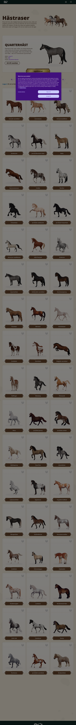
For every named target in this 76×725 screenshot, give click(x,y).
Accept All (48, 96)
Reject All (49, 91)
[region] (38, 86)
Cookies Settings (21, 91)
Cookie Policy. (23, 87)
